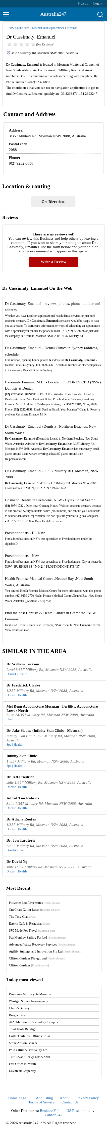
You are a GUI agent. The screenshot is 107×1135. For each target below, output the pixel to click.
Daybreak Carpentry (22, 1071)
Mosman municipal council (48, 28)
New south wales (19, 28)
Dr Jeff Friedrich (20, 777)
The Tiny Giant (23, 916)
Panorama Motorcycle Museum (30, 994)
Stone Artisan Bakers (23, 1043)
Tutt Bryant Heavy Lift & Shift (29, 1057)
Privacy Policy (87, 1098)
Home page (17, 1098)
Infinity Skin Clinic (21, 756)
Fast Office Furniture (23, 1064)
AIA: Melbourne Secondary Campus (33, 1022)
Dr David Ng (16, 861)
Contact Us (70, 1102)
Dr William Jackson (22, 664)
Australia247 (53, 14)
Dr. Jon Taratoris (20, 840)
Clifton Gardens (29, 965)
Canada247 (53, 1115)
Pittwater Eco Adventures (35, 903)
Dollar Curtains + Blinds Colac (30, 1036)
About (64, 1098)
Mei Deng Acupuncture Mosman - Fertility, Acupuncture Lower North (52, 708)
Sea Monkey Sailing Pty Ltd (37, 937)
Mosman (72, 28)
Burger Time (17, 1015)
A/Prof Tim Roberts (22, 798)
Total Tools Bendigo (23, 1029)
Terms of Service (41, 1102)
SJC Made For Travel (32, 930)
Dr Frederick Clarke (23, 685)
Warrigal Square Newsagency (28, 1001)
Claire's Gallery (19, 1008)
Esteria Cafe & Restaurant (30, 923)
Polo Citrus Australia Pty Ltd (28, 1050)
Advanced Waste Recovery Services (42, 944)
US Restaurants (78, 1111)
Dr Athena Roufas (21, 819)
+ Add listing (43, 1098)
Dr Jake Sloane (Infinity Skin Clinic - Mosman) (44, 730)
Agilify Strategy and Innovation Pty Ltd (45, 951)
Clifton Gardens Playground (37, 958)
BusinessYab (49, 1111)
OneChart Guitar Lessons (35, 909)
